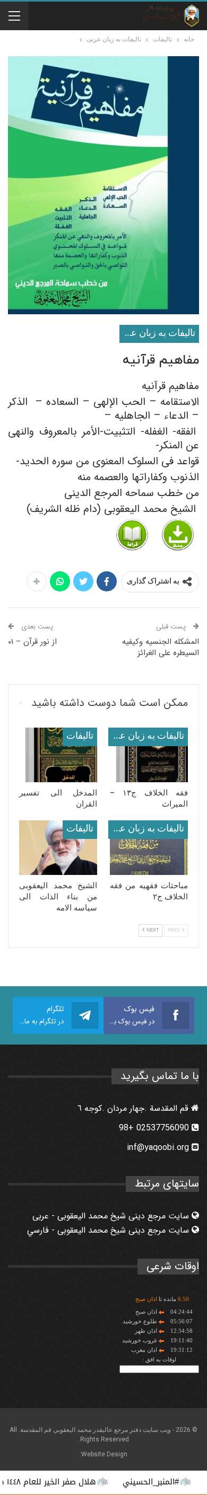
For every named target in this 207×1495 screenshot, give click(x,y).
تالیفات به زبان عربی (157, 334)
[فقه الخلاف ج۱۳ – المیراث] (149, 755)
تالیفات (79, 736)
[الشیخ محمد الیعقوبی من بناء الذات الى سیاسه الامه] (58, 847)
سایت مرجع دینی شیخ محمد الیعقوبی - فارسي (109, 1230)
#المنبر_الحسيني (168, 1481)
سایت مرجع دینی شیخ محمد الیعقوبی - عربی (112, 1216)
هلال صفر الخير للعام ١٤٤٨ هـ (63, 1481)
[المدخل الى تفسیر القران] (58, 755)
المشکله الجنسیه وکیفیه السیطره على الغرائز (160, 647)
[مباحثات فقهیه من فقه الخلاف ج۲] (149, 847)
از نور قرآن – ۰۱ (32, 641)
